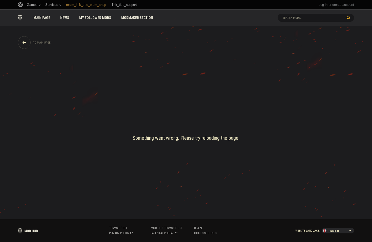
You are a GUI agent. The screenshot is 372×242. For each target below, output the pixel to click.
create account (343, 5)
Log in (323, 5)
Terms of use (118, 228)
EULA (196, 228)
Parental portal (162, 233)
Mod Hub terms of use (166, 228)
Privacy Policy (119, 233)
